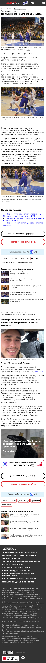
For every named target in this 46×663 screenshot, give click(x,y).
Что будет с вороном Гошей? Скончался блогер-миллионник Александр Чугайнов (26, 536)
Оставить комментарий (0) (23, 242)
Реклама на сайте (10, 556)
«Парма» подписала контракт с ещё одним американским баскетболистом (24, 293)
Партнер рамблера (20, 652)
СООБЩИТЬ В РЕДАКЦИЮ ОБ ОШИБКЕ (18, 582)
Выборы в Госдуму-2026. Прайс (16, 571)
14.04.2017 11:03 (6, 9)
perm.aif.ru (39, 372)
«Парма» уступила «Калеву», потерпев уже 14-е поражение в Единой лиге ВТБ (23, 215)
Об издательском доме (13, 552)
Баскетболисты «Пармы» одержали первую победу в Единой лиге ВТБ (24, 272)
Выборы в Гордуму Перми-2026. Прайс (19, 579)
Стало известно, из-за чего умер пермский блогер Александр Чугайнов (24, 515)
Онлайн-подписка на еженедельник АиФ (21, 562)
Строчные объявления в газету (16, 568)
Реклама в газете (28, 556)
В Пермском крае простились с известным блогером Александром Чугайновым (24, 522)
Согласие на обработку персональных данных (20, 625)
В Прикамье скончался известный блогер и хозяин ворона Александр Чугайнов (24, 529)
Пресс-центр (31, 552)
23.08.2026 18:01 (7, 312)
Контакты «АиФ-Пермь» (12, 565)
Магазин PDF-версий (11, 559)
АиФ (28, 50)
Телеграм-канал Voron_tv (29, 359)
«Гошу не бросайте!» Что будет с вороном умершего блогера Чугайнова (22, 444)
